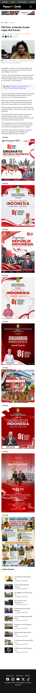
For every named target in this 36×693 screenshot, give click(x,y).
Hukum (13, 2)
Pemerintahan (22, 2)
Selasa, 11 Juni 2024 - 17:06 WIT (11, 34)
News (6, 22)
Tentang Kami (10, 675)
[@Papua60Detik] (23, 680)
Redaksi (27, 675)
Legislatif (32, 2)
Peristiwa (5, 2)
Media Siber (19, 675)
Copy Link (15, 36)
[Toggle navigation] (30, 7)
